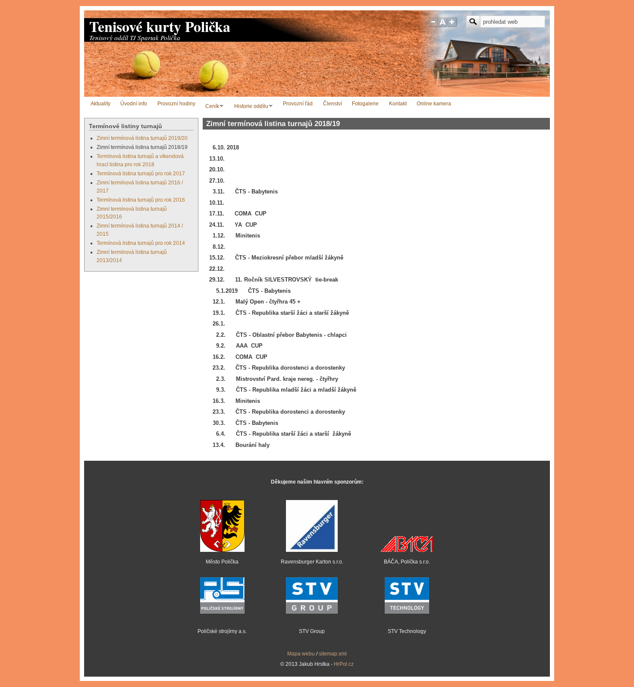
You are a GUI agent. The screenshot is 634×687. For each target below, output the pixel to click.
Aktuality (100, 103)
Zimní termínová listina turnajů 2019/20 (142, 138)
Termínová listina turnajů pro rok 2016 (141, 200)
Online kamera (434, 103)
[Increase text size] (453, 25)
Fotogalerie (365, 103)
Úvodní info (133, 103)
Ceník (210, 107)
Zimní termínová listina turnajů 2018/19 (142, 147)
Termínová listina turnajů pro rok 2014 (141, 243)
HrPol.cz (344, 664)
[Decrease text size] (433, 25)
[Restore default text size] (442, 25)
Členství (332, 103)
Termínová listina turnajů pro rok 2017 (141, 173)
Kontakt (398, 103)
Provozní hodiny (176, 103)
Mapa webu (301, 653)
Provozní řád (298, 103)
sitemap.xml (333, 653)
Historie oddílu (249, 107)
